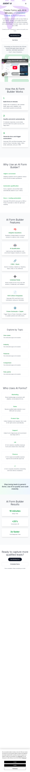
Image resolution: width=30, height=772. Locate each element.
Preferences (15, 768)
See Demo (15, 40)
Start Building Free (15, 35)
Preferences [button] (24, 757)
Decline (15, 765)
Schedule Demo (15, 564)
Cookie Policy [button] (20, 756)
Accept (15, 762)
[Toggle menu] (25, 3)
